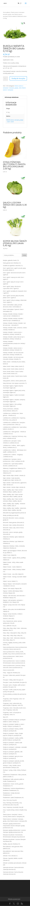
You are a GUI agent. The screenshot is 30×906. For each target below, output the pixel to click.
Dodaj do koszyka (18, 78)
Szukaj (24, 255)
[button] (24, 23)
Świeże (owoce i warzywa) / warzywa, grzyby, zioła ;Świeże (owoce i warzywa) (13, 14)
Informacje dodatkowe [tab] (11, 97)
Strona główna (6, 12)
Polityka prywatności (14, 899)
